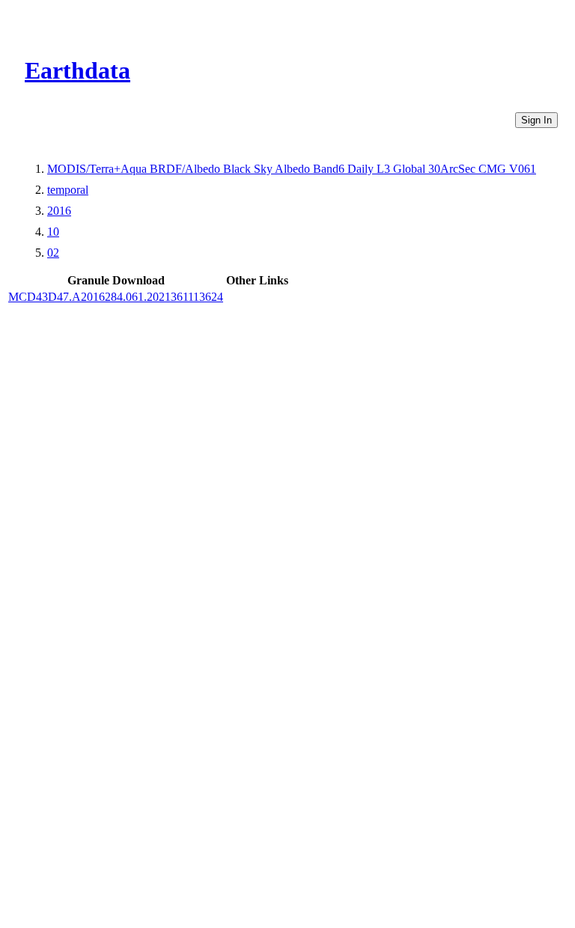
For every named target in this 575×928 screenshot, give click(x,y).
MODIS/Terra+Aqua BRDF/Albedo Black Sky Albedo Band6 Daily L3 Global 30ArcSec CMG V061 (291, 168)
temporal (67, 189)
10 (53, 231)
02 (53, 252)
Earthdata (77, 70)
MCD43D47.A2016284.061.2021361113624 (115, 296)
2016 (59, 210)
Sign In (536, 120)
